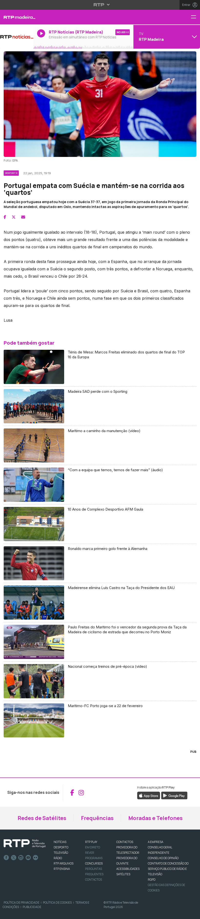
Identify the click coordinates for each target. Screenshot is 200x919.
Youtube (28, 857)
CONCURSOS (94, 863)
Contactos (93, 879)
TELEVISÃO (61, 853)
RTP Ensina (62, 869)
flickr (35, 857)
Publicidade (32, 907)
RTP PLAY (91, 842)
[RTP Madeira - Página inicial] (16, 17)
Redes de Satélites (42, 818)
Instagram (21, 857)
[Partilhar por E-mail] (23, 217)
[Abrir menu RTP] (100, 4)
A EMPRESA (155, 842)
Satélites (123, 874)
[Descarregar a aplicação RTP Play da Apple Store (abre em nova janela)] (148, 795)
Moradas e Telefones (155, 818)
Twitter (13, 857)
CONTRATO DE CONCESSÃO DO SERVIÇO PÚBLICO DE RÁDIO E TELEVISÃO (168, 868)
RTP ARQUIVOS (63, 863)
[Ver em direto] (16, 36)
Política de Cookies (57, 902)
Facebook (6, 857)
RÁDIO (58, 858)
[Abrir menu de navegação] (195, 17)
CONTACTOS (124, 842)
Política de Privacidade (21, 902)
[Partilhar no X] (14, 217)
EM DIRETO (92, 847)
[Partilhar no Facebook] (5, 217)
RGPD (151, 879)
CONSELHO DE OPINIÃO (163, 858)
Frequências (97, 818)
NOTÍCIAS (60, 842)
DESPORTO (61, 847)
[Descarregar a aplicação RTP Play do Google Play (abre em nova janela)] (174, 795)
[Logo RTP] (25, 843)
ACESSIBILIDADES (128, 869)
